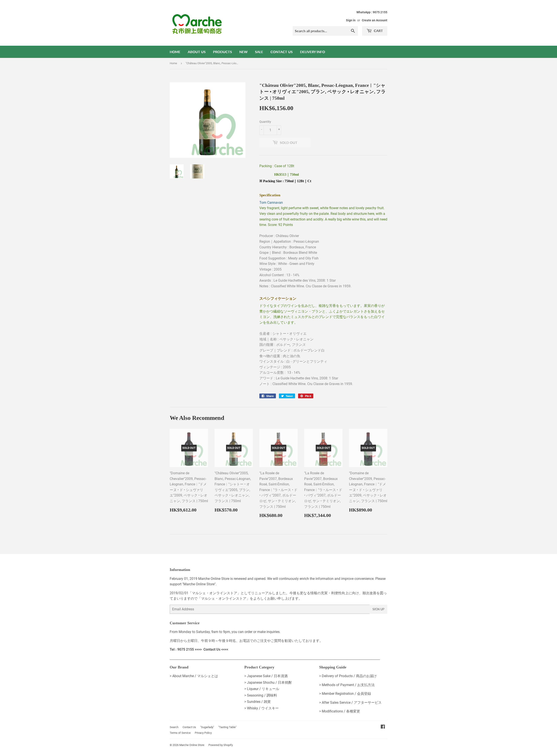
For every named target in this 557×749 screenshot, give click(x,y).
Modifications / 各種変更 (341, 711)
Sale (259, 52)
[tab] (323, 191)
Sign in (351, 20)
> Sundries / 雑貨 (257, 702)
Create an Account (374, 20)
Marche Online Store (191, 745)
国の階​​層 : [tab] (282, 345)
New (243, 52)
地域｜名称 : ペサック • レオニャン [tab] (286, 339)
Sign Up (378, 609)
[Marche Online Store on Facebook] (383, 727)
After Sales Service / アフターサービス (352, 702)
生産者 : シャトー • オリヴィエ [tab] (283, 334)
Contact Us (281, 52)
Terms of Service (180, 732)
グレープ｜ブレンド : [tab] (292, 350)
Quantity (265, 121)
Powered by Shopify (220, 745)
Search (174, 727)
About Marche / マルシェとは (195, 676)
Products (222, 52)
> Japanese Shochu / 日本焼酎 (268, 682)
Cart (378, 31)
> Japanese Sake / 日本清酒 (266, 676)
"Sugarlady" (207, 727)
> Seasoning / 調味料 (260, 695)
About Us (197, 52)
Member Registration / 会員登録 (346, 694)
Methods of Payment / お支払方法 (348, 685)
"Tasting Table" (227, 727)
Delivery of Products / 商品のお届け (349, 676)
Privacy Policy (203, 732)
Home (175, 52)
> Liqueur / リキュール (261, 689)
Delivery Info (312, 52)
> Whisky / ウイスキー (261, 708)
